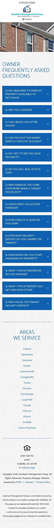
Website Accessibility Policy (39, 516)
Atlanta (27, 349)
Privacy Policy (43, 482)
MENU (28, 19)
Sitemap (29, 482)
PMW (18, 482)
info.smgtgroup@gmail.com (15, 516)
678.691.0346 (27, 2)
